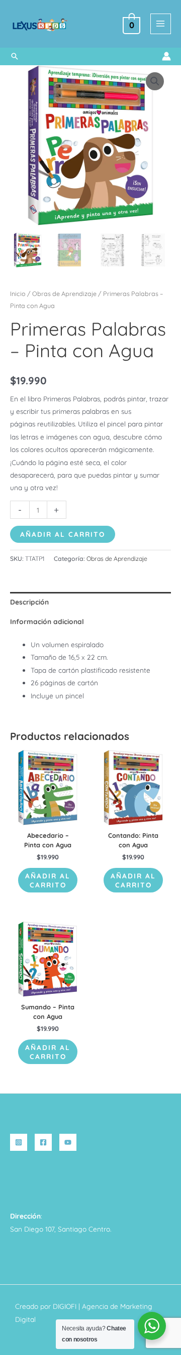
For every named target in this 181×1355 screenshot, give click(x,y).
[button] (14, 56)
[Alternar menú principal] (160, 24)
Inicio (18, 293)
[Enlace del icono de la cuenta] (166, 56)
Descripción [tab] (29, 601)
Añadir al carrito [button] (47, 880)
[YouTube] (67, 1142)
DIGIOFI (64, 1306)
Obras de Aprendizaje (64, 293)
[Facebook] (43, 1142)
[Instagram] (18, 1142)
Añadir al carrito (62, 534)
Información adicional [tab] (47, 621)
